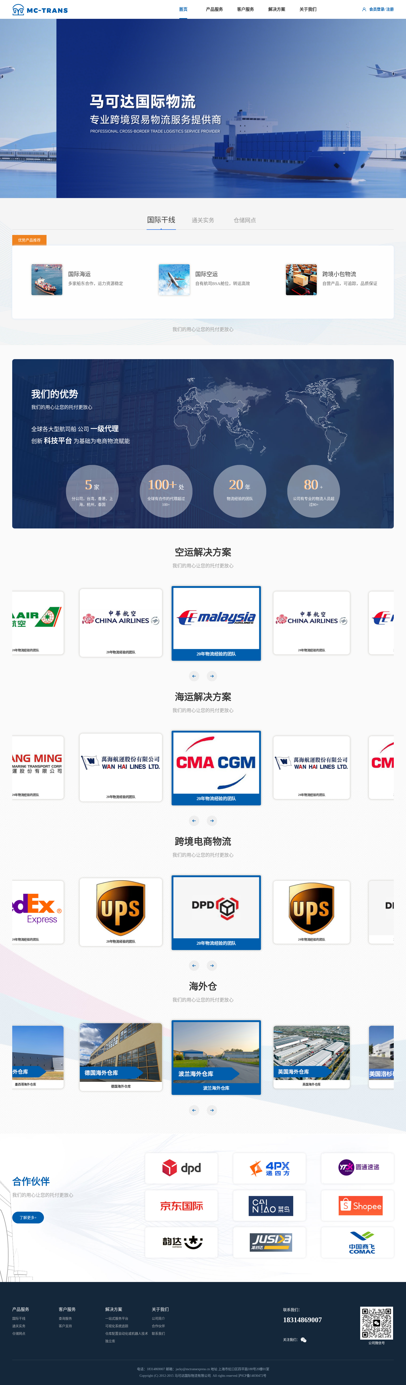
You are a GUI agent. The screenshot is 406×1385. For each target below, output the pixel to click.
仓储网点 (245, 220)
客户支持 (65, 1326)
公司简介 (158, 1318)
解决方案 (276, 9)
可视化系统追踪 (116, 1326)
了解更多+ (28, 1218)
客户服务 (245, 9)
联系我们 (158, 1333)
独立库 (110, 1341)
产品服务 (214, 9)
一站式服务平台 (116, 1318)
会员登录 (376, 9)
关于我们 (308, 9)
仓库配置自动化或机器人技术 (126, 1333)
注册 (390, 9)
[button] (212, 676)
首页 (183, 9)
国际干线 (161, 220)
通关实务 (203, 220)
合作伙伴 (158, 1326)
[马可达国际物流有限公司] (41, 7)
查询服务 (65, 1318)
